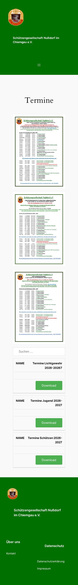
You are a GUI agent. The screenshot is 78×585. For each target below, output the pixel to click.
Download (49, 385)
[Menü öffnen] (39, 65)
